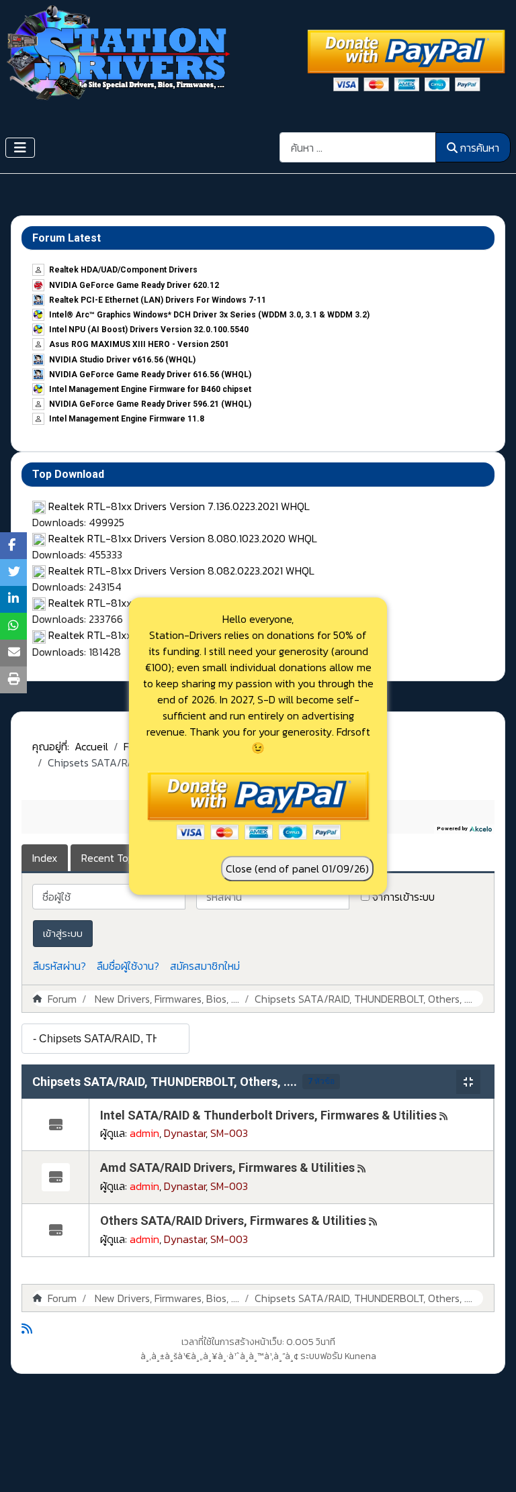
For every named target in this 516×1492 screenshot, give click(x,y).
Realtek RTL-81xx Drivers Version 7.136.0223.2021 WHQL (179, 506)
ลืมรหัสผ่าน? (59, 966)
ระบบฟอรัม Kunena (338, 1356)
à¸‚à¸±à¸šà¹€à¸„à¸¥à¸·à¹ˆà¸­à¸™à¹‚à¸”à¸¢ (219, 1356)
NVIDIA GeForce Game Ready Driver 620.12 (134, 285)
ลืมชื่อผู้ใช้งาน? (128, 966)
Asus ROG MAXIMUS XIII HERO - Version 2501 (139, 344)
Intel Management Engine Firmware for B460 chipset (150, 389)
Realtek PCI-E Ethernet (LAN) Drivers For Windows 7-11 (157, 300)
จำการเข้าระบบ (403, 897)
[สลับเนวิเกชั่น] (20, 148)
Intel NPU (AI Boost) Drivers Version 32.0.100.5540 (149, 329)
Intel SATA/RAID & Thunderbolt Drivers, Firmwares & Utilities (268, 1115)
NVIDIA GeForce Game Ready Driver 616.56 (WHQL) (150, 374)
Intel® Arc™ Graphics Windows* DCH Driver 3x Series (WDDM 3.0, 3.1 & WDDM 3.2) (209, 314)
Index (44, 858)
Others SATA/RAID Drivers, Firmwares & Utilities (233, 1220)
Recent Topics (113, 858)
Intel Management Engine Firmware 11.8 (126, 419)
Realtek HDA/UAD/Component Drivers (123, 270)
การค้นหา (479, 148)
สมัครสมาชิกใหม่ (205, 966)
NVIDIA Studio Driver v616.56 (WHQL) (122, 359)
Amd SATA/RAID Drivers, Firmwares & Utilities (227, 1167)
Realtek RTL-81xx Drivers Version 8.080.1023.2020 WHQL (182, 538)
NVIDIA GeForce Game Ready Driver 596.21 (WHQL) (150, 404)
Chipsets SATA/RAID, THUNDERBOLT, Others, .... (164, 1082)
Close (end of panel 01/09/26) (297, 868)
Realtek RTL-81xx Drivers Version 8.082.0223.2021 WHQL (181, 570)
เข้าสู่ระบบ (63, 933)
